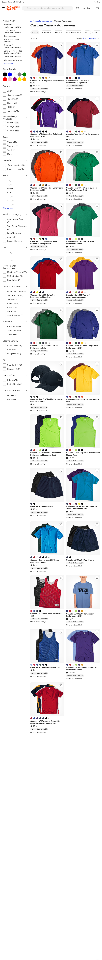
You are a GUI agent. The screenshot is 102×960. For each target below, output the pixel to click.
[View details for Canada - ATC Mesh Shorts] (47, 485)
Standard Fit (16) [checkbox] (14, 365)
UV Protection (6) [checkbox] (15, 276)
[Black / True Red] (46, 132)
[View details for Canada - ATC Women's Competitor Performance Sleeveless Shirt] (47, 431)
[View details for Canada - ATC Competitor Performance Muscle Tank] (83, 431)
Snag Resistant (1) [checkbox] (15, 315)
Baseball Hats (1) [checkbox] (14, 241)
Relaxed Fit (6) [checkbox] (13, 369)
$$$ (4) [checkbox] (10, 260)
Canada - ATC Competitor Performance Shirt (47, 82)
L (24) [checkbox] (9, 192)
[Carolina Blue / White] (31, 665)
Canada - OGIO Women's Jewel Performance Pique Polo (43, 242)
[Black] (40, 292)
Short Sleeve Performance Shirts (12, 25)
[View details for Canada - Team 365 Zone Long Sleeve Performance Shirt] (83, 324)
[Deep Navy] (31, 397)
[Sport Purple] (79, 132)
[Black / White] (43, 132)
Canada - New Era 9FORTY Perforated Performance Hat (46, 400)
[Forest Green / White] (40, 665)
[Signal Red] (70, 78)
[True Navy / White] (40, 132)
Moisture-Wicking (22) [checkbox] (17, 272)
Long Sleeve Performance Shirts (12, 31)
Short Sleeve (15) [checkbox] (14, 346)
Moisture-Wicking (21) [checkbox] (16, 291)
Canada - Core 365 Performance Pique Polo (82, 400)
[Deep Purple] (76, 504)
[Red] (70, 504)
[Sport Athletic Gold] (82, 132)
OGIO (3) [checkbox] (11, 107)
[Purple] (43, 78)
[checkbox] (17, 122)
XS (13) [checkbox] (10, 180)
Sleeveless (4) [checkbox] (13, 350)
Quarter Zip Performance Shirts (12, 46)
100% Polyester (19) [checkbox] (16, 165)
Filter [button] (36, 32)
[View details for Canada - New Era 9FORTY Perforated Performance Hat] (47, 378)
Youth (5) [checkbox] (11, 150)
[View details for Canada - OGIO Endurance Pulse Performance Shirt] (83, 220)
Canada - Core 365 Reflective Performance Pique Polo (42, 296)
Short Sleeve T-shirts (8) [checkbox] (16, 220)
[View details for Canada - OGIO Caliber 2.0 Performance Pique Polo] (83, 59)
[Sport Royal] (67, 132)
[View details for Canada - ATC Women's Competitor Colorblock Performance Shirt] (47, 699)
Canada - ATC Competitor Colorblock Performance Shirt (46, 135)
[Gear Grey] (79, 239)
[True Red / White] (31, 132)
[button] (61, 45)
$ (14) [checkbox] (9, 252)
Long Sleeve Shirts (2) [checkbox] (16, 233)
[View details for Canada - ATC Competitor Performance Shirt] (47, 59)
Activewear (47, 21)
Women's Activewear (13, 60)
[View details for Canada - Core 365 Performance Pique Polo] (83, 378)
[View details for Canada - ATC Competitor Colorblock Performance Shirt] (47, 113)
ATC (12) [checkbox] (10, 91)
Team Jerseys (10, 36)
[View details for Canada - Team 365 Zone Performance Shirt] (83, 113)
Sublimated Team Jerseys (11, 40)
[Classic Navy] (43, 292)
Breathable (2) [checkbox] (13, 280)
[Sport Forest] (76, 132)
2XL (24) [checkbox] (10, 200)
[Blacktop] (76, 78)
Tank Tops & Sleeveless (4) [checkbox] (17, 227)
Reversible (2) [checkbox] (13, 307)
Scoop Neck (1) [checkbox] (14, 330)
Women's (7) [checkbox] (12, 146)
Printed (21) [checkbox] (12, 380)
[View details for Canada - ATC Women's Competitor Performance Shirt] (83, 646)
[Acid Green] (76, 292)
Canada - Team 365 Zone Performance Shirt (82, 135)
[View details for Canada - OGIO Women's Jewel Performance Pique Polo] (47, 220)
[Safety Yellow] (37, 292)
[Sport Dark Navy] (43, 343)
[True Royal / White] (34, 132)
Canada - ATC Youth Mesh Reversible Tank (46, 615)
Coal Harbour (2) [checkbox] (14, 95)
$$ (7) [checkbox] (9, 256)
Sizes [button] (96, 32)
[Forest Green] (40, 185)
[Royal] (67, 504)
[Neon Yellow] (79, 504)
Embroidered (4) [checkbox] (14, 384)
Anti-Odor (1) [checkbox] (13, 311)
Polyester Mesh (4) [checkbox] (15, 169)
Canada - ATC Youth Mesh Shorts (80, 560)
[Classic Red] (34, 292)
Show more (8, 64)
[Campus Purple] (79, 292)
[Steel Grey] (46, 557)
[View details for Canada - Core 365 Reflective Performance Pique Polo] (47, 273)
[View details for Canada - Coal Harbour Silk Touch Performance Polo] (47, 538)
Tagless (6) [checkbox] (12, 299)
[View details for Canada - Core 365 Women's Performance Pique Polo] (83, 273)
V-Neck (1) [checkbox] (12, 334)
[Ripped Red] (70, 239)
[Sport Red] (70, 132)
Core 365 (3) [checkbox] (12, 99)
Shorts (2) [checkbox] (11, 237)
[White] (37, 78)
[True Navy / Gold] (37, 132)
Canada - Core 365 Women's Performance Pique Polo (78, 296)
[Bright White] (73, 78)
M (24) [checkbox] (10, 188)
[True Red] (34, 78)
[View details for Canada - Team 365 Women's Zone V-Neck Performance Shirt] (83, 166)
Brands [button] (45, 32)
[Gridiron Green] (40, 239)
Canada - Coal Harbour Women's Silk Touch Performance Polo (81, 507)
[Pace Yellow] (76, 239)
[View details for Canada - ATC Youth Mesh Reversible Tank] (47, 592)
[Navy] (67, 78)
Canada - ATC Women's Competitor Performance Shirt (81, 669)
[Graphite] (34, 397)
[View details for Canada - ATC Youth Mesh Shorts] (83, 538)
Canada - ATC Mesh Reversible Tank (45, 667)
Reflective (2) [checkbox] (13, 303)
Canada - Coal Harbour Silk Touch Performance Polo (44, 561)
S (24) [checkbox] (9, 184)
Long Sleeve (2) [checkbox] (14, 354)
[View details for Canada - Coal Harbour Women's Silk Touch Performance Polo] (83, 485)
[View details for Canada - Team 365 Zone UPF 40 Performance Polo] (47, 324)
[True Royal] (31, 78)
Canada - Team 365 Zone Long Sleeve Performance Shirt (82, 347)
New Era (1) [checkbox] (12, 103)
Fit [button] (86, 32)
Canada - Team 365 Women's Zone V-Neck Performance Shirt (82, 189)
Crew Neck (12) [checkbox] (14, 326)
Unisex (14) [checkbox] (12, 142)
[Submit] (24, 8)
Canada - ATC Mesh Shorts (41, 506)
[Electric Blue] (79, 78)
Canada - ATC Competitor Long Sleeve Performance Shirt (46, 189)
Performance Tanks (12, 57)
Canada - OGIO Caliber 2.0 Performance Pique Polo (77, 81)
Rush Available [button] (72, 32)
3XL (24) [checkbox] (10, 204)
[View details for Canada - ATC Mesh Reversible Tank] (47, 646)
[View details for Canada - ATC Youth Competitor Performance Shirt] (83, 592)
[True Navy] (46, 185)
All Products (35, 21)
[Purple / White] (37, 718)
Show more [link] (8, 208)
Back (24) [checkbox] (11, 399)
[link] (13, 8)
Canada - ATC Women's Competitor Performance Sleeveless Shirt (45, 454)
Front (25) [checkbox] (11, 395)
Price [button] (57, 32)
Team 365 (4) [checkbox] (13, 111)
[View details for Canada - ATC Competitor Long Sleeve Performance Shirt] (47, 166)
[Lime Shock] (40, 78)
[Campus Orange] (82, 292)
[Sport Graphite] (46, 343)
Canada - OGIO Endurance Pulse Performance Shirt (80, 242)
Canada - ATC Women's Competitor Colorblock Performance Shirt (45, 722)
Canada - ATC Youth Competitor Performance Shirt (80, 615)
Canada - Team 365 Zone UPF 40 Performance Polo (44, 347)
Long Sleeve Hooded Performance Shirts (13, 52)
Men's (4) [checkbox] (11, 154)
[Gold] (46, 78)
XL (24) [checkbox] (10, 196)
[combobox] (47, 8)
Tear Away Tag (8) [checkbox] (15, 295)
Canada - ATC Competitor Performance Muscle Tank (83, 454)
